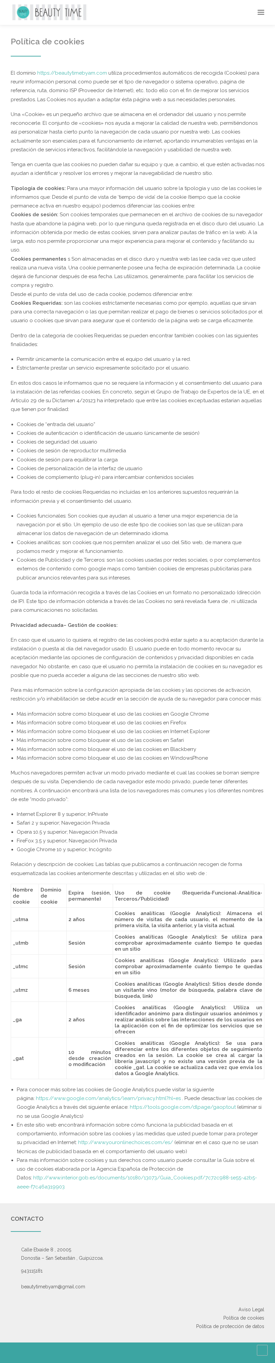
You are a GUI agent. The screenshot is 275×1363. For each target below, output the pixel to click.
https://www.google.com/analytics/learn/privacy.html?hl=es (108, 1098)
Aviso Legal (251, 1309)
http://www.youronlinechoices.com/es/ (125, 1142)
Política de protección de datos (230, 1326)
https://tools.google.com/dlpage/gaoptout (183, 1107)
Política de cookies (243, 1318)
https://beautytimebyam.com (72, 73)
